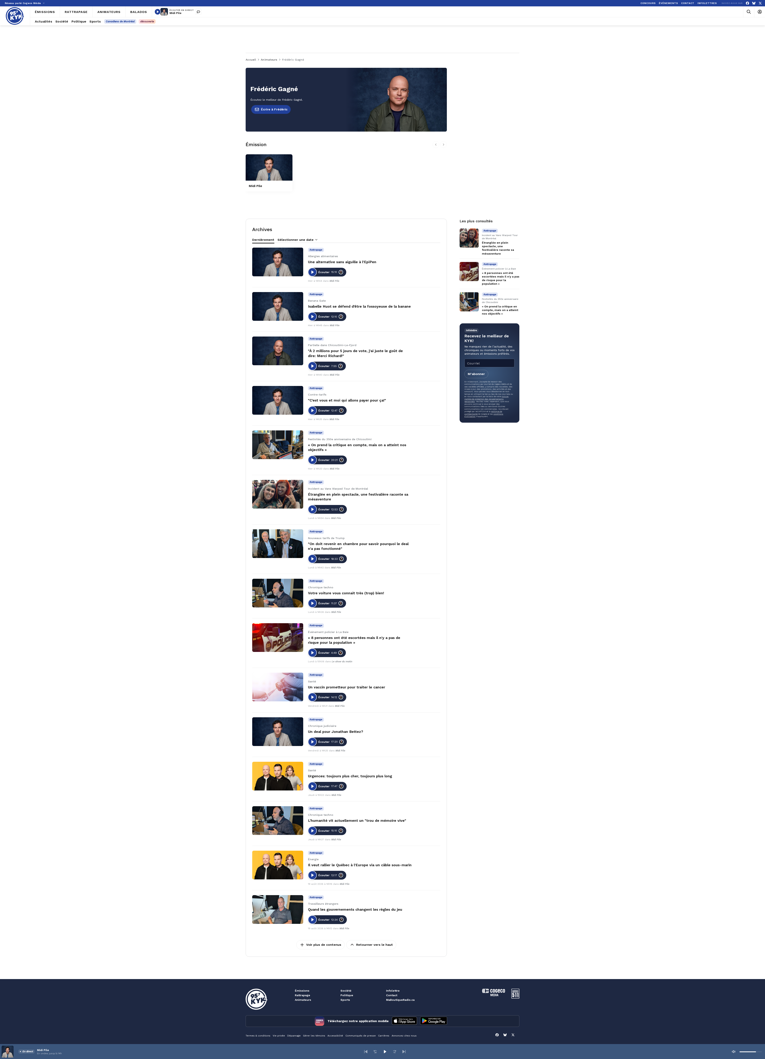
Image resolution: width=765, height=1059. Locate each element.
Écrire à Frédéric (274, 109)
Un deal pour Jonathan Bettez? (335, 731)
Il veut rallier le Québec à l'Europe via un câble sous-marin (360, 865)
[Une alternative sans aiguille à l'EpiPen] (277, 262)
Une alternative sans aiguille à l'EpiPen (342, 262)
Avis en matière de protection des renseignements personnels (486, 399)
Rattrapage (302, 995)
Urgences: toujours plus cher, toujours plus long (350, 776)
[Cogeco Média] (493, 995)
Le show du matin (342, 661)
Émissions (302, 990)
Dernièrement (263, 240)
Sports (345, 999)
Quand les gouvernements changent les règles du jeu (355, 909)
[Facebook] (747, 3)
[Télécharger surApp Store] (404, 1021)
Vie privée (279, 1035)
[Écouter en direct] (157, 12)
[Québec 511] (515, 997)
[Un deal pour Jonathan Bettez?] (277, 731)
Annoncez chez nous (404, 1035)
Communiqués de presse (360, 1035)
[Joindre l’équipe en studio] (198, 12)
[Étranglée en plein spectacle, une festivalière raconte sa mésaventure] (277, 494)
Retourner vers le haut (374, 945)
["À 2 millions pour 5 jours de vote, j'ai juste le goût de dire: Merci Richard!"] (277, 351)
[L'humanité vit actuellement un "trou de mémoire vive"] (277, 820)
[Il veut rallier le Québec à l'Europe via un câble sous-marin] (277, 865)
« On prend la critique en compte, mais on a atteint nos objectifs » (500, 310)
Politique (346, 995)
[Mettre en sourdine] (733, 1051)
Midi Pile (175, 13)
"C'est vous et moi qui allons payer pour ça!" (347, 400)
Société (345, 990)
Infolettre (393, 990)
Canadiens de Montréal (120, 21)
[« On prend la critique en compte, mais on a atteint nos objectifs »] (277, 444)
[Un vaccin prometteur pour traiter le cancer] (277, 687)
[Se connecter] (759, 11)
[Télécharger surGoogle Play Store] (433, 1021)
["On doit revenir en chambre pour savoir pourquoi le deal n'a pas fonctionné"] (277, 543)
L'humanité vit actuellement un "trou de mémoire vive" (357, 820)
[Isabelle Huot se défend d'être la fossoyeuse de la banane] (277, 306)
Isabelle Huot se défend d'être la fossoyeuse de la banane (359, 306)
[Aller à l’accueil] (15, 16)
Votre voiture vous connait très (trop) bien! (346, 593)
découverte (147, 21)
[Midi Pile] (269, 167)
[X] (760, 3)
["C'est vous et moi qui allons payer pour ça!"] (277, 400)
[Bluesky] (753, 3)
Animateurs (303, 999)
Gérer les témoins (314, 1035)
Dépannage (294, 1035)
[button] (366, 1052)
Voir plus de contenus (323, 945)
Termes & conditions (258, 1035)
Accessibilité (335, 1035)
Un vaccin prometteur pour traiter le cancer (346, 687)
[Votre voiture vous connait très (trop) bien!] (277, 593)
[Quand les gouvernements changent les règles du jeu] (277, 909)
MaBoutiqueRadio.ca (400, 999)
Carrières (383, 1035)
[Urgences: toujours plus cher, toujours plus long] (277, 776)
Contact (391, 995)
